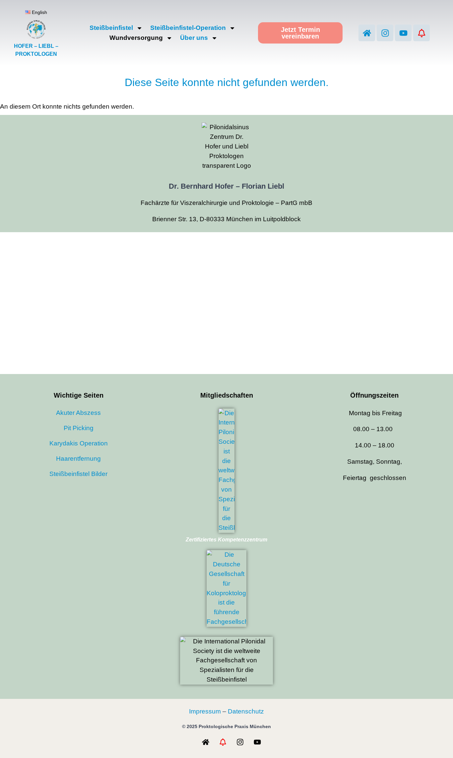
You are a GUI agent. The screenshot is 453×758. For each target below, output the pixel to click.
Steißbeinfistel (111, 27)
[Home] (366, 33)
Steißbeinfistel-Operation (188, 27)
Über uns (194, 37)
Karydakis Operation (78, 443)
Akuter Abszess (78, 412)
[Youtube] (403, 33)
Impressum (205, 711)
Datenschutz (246, 711)
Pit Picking (79, 428)
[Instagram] (385, 33)
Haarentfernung (78, 458)
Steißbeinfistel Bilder (78, 473)
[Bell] (421, 33)
